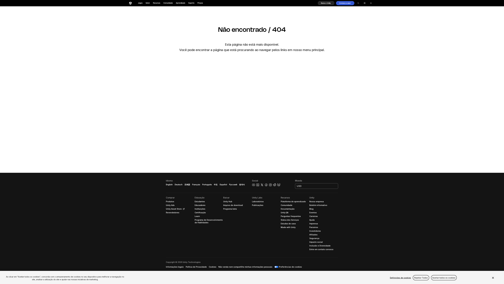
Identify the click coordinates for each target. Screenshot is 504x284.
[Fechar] (493, 278)
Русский (233, 184)
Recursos (156, 3)
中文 (216, 184)
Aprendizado (180, 3)
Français (196, 184)
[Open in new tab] (183, 209)
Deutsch (178, 184)
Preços (200, 3)
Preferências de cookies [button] (290, 267)
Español (223, 184)
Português (207, 184)
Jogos (140, 3)
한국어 (242, 184)
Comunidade (168, 3)
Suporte (191, 3)
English (169, 184)
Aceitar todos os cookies (443, 278)
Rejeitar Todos (421, 278)
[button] (326, 3)
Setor (148, 3)
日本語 (187, 184)
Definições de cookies (400, 278)
